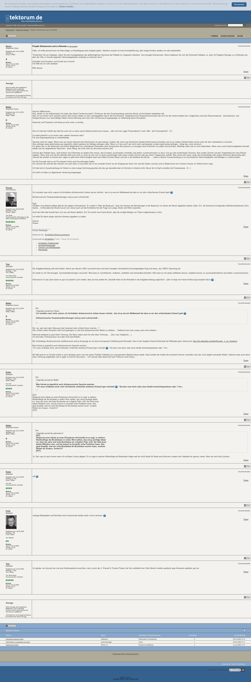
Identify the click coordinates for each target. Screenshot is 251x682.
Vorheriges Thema (119, 654)
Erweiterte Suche (220, 25)
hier (17, 90)
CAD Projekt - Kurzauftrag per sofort (18, 642)
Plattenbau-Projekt (12, 645)
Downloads (42, 250)
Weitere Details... (67, 7)
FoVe (8, 511)
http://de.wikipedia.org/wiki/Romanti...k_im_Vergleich (215, 341)
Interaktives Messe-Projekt (14, 639)
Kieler (8, 372)
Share (245, 72)
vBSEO (128, 677)
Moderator (9, 266)
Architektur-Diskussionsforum (57, 235)
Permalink (73, 46)
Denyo (8, 46)
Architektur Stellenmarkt (48, 243)
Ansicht (240, 36)
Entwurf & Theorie (22, 30)
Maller (8, 107)
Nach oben (241, 664)
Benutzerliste (22, 25)
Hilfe (15, 25)
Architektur (49, 239)
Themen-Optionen (228, 36)
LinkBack (214, 36)
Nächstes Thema (132, 654)
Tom (8, 264)
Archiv (234, 664)
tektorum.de (10, 30)
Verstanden (239, 4)
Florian (9, 188)
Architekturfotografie (46, 245)
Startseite (9, 25)
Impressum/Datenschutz (36, 25)
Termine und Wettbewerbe (49, 247)
